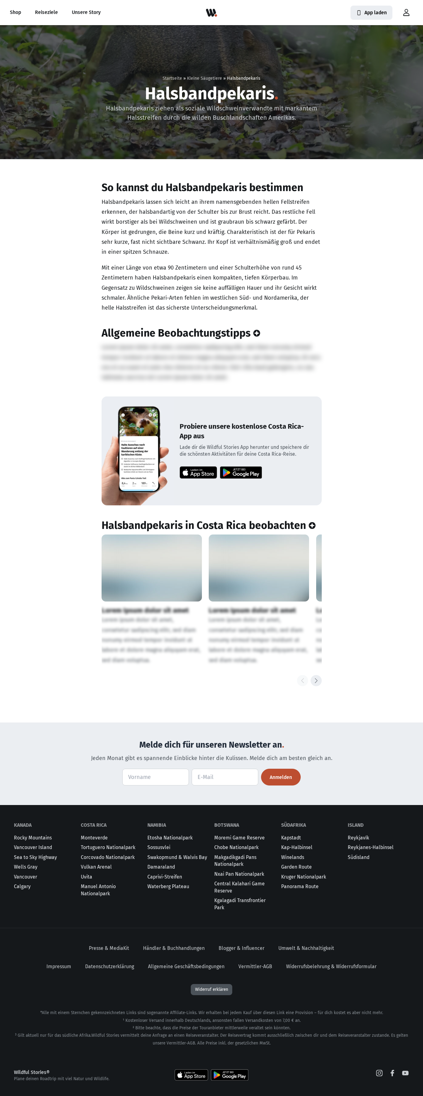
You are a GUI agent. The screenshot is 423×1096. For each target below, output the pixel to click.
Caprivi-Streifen (164, 877)
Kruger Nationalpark (303, 877)
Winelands (292, 857)
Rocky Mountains (33, 838)
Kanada (23, 825)
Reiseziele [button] (46, 12)
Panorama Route (300, 886)
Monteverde (94, 838)
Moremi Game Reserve (239, 838)
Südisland (358, 857)
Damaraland (161, 867)
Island (356, 825)
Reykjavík (358, 838)
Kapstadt (291, 838)
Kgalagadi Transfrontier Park (240, 903)
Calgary (22, 886)
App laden (375, 13)
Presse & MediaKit (109, 948)
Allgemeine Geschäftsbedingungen (186, 966)
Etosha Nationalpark (170, 838)
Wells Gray (25, 867)
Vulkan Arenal (96, 867)
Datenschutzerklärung (109, 966)
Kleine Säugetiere (204, 78)
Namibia (156, 825)
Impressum (58, 966)
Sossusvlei (158, 847)
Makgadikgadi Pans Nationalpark (235, 860)
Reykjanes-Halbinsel (371, 847)
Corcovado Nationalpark (108, 857)
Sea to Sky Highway (35, 857)
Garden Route (296, 867)
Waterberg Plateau (168, 886)
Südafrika (293, 825)
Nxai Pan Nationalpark (239, 874)
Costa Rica (94, 825)
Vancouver (25, 877)
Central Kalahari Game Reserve (239, 887)
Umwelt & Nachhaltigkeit (306, 948)
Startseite (172, 78)
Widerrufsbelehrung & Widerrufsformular (331, 966)
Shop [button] (15, 12)
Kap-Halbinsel (296, 847)
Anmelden (281, 777)
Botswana (226, 825)
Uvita (86, 877)
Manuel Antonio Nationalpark (98, 890)
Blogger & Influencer (241, 948)
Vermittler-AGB (255, 966)
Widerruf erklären (211, 989)
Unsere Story (86, 12)
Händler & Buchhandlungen (174, 948)
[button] (406, 12)
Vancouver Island (33, 847)
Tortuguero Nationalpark (108, 847)
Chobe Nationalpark (236, 847)
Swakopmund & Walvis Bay (177, 857)
